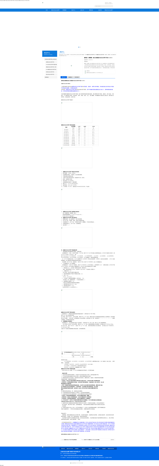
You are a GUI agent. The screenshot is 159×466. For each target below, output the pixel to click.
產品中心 (73, 10)
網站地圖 (1, 465)
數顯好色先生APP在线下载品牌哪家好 (70, 439)
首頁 (47, 10)
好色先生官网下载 (75, 455)
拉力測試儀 (85, 455)
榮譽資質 (91, 10)
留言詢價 (77, 77)
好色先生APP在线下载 (67, 455)
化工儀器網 (106, 457)
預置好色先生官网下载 (50, 71)
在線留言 (110, 2)
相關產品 (70, 77)
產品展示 (68, 54)
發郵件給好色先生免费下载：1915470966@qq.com (94, 72)
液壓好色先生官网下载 (50, 62)
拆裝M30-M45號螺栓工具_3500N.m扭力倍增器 (91, 439)
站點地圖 (99, 457)
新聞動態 (64, 10)
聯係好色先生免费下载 (108, 3)
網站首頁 (63, 448)
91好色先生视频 (80, 455)
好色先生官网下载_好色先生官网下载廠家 (77, 54)
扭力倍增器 (91, 455)
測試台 (88, 455)
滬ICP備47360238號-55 (87, 457)
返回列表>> (113, 439)
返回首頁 (106, 2)
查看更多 (47, 77)
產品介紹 (63, 77)
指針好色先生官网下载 (50, 74)
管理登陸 (110, 457)
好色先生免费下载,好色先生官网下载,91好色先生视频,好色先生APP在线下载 (14, 0)
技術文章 (82, 10)
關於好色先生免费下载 (55, 11)
